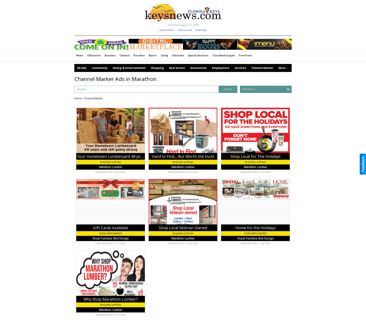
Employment (220, 68)
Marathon (249, 89)
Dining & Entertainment (129, 68)
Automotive (198, 68)
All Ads (81, 68)
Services (240, 68)
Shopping (157, 68)
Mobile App (200, 30)
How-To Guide (185, 30)
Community (100, 68)
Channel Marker (262, 68)
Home (78, 98)
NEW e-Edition (167, 30)
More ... (284, 68)
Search (228, 89)
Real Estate (177, 68)
